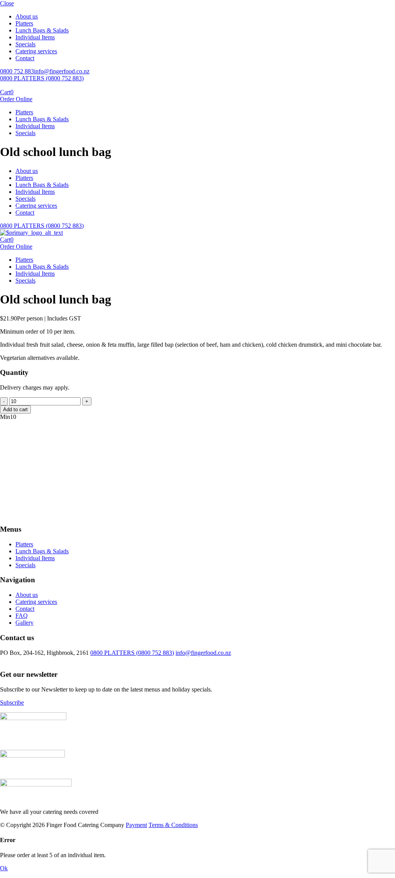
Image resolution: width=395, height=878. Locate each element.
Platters (24, 23)
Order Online (16, 99)
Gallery (24, 622)
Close (7, 3)
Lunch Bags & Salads (42, 30)
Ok (4, 868)
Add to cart (15, 409)
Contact (24, 58)
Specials (25, 44)
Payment (136, 825)
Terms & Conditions (173, 825)
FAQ (21, 615)
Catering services (36, 51)
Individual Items (35, 37)
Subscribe (12, 702)
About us (26, 16)
